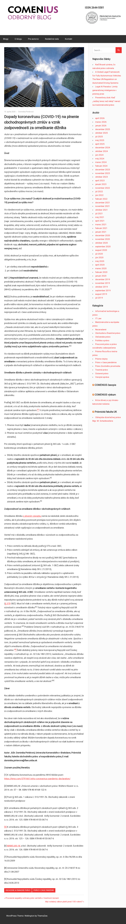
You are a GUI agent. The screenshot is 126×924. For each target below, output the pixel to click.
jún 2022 (99, 195)
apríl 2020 (100, 265)
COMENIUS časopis (105, 384)
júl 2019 (99, 298)
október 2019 (101, 287)
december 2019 (102, 279)
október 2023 (101, 177)
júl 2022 (99, 191)
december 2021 (102, 202)
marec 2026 (101, 122)
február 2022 (101, 199)
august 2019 (101, 294)
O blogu (18, 39)
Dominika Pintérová (25, 112)
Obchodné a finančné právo (18, 890)
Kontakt (68, 39)
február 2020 (101, 272)
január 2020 (100, 276)
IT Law (98, 318)
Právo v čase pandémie (43, 890)
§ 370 (7, 603)
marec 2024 (101, 162)
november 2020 (102, 239)
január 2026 (100, 125)
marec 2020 (101, 268)
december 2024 (102, 147)
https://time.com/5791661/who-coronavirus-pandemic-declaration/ (37, 778)
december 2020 (102, 235)
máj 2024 (99, 158)
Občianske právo (102, 337)
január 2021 (100, 232)
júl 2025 (99, 136)
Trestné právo (101, 370)
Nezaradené (100, 329)
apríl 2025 (100, 144)
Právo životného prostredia (107, 366)
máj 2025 (99, 140)
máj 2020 (99, 261)
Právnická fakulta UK (106, 411)
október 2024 (101, 151)
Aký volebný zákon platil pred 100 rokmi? (64, 901)
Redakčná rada (52, 39)
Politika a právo (102, 340)
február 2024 (101, 166)
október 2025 (101, 133)
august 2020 (101, 250)
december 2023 (102, 169)
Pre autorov (33, 39)
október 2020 (101, 243)
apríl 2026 (100, 118)
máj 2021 (99, 217)
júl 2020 (99, 254)
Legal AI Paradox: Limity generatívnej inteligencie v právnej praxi (105, 90)
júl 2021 (99, 213)
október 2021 (101, 210)
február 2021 (101, 228)
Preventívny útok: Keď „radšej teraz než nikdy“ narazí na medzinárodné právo (106, 101)
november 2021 (102, 206)
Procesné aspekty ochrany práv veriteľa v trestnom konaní (32, 898)
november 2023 (102, 173)
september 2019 (103, 290)
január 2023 (100, 184)
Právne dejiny (101, 359)
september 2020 (103, 246)
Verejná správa (102, 377)
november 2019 (102, 283)
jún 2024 (99, 155)
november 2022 (102, 188)
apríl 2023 (100, 180)
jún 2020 (99, 257)
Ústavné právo (101, 373)
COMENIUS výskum (105, 394)
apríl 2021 (100, 221)
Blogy (5, 39)
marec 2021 (101, 224)
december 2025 (102, 129)
